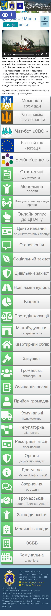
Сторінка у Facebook (31, 577)
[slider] (23, 54)
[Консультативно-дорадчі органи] (25, 200)
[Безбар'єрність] (25, 164)
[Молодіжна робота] (25, 186)
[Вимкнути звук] (41, 54)
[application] (25, 43)
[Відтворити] (5, 54)
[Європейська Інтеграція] (25, 150)
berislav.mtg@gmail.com (32, 574)
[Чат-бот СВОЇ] (25, 136)
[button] (8, 15)
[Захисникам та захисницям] (25, 122)
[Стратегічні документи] (25, 172)
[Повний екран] (45, 54)
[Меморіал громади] (25, 108)
